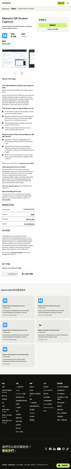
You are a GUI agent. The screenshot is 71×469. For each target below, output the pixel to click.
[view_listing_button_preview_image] (14, 58)
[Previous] (14, 73)
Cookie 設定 (27, 465)
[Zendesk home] (6, 3)
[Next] (21, 73)
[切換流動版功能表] (68, 3)
